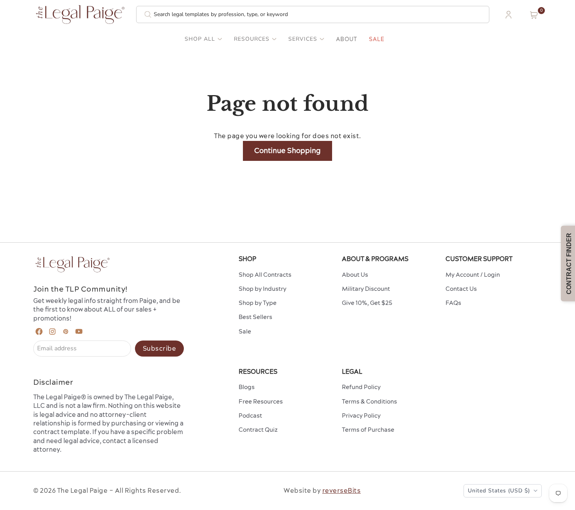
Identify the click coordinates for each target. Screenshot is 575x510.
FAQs (453, 302)
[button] (534, 15)
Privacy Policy (361, 415)
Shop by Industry (262, 288)
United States (499, 490)
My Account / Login (473, 274)
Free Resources (261, 401)
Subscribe (159, 348)
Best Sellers (255, 317)
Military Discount (366, 288)
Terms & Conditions (369, 401)
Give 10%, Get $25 (367, 302)
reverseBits (341, 490)
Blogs (247, 387)
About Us (355, 274)
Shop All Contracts (265, 274)
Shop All (200, 39)
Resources (252, 39)
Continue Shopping (287, 150)
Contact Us (461, 288)
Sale (377, 39)
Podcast (250, 415)
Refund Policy (361, 387)
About (346, 39)
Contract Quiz (258, 429)
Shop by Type (258, 302)
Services (302, 39)
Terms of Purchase (368, 429)
